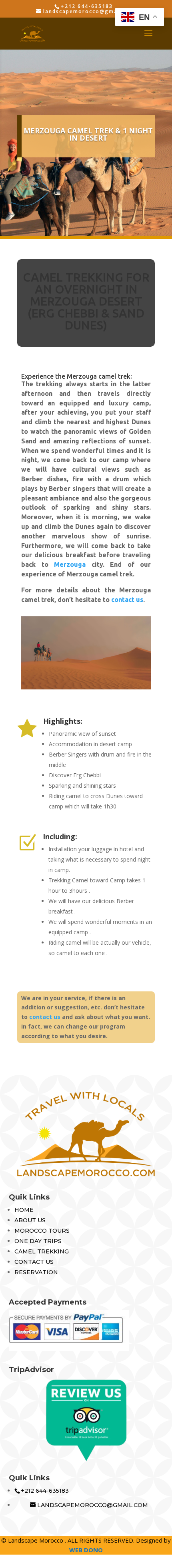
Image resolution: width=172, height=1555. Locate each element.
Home (24, 1209)
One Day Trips (38, 1241)
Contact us (34, 1261)
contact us (127, 599)
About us (30, 1220)
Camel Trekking (41, 1251)
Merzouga (70, 564)
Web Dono (86, 1550)
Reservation (36, 1272)
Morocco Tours (42, 1230)
